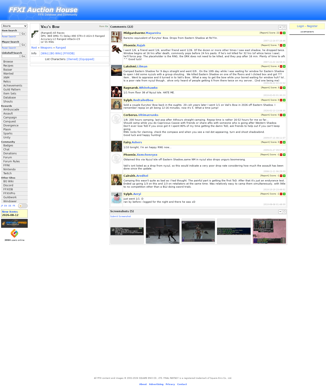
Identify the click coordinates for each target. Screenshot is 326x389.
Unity (6, 137)
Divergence (10, 125)
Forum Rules (11, 161)
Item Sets (9, 93)
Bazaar (7, 69)
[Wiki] (45, 53)
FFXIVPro (9, 193)
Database (9, 97)
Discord (8, 185)
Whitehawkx (148, 87)
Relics (7, 81)
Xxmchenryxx (147, 154)
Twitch (7, 173)
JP (2, 206)
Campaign (10, 117)
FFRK (6, 165)
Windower (10, 201)
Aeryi (137, 194)
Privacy (170, 384)
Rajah (141, 45)
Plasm (7, 129)
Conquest (9, 121)
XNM (6, 77)
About (143, 384)
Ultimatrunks (148, 115)
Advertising (156, 384)
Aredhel (142, 175)
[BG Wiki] (55, 53)
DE (9, 206)
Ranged (61, 47)
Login (300, 26)
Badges (8, 145)
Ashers (137, 142)
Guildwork (10, 197)
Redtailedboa (143, 100)
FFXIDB (8, 189)
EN (5, 206)
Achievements (12, 85)
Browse (8, 61)
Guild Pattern (12, 89)
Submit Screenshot (120, 216)
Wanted (8, 73)
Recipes (8, 65)
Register (312, 26)
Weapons (46, 47)
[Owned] (72, 59)
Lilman (142, 66)
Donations (10, 153)
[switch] (23, 205)
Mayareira (153, 33)
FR (14, 206)
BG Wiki (8, 181)
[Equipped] (86, 59)
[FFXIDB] (69, 53)
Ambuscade (11, 109)
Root (34, 47)
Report (264, 33)
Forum (7, 157)
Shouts (8, 101)
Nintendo (9, 169)
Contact (182, 384)
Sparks (7, 133)
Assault (8, 113)
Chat (6, 149)
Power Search (9, 36)
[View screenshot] (127, 231)
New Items (10, 211)
